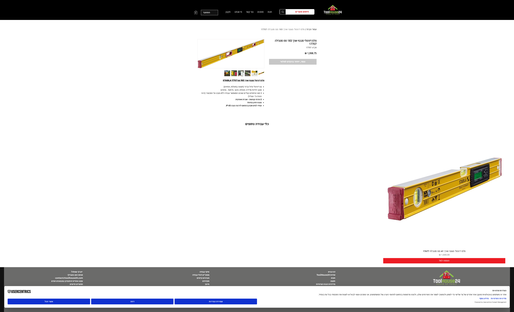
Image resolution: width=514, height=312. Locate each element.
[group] (257, 197)
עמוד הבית (312, 29)
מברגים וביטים (203, 278)
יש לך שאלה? (77, 271)
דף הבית (331, 271)
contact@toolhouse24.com (69, 278)
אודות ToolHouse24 (326, 275)
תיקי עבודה (204, 271)
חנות (333, 278)
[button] (260, 12)
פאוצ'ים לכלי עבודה (200, 275)
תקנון (332, 281)
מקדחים (205, 281)
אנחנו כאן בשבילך (75, 275)
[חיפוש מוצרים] (283, 11)
